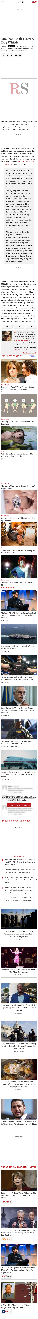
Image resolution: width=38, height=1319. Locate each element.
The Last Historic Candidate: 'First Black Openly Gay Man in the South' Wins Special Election (19, 1008)
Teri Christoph (5, 651)
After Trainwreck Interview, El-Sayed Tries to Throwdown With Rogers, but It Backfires (19, 1122)
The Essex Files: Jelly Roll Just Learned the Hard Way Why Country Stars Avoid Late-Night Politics (18, 615)
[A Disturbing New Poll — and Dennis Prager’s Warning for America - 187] (19, 1292)
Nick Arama (19, 1127)
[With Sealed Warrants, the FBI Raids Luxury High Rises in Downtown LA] (19, 729)
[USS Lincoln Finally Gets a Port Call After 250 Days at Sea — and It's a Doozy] (19, 634)
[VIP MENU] (34, 2)
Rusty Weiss (5, 682)
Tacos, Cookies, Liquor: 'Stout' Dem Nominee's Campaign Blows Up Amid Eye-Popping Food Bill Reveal (19, 1084)
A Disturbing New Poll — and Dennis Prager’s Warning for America (16, 1306)
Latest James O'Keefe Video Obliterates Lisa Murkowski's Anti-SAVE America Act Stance (19, 1195)
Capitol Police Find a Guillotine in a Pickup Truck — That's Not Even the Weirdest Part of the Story (19, 1046)
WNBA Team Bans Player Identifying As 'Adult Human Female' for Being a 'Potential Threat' (18, 678)
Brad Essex (4, 620)
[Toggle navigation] (2, 2)
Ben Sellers (19, 975)
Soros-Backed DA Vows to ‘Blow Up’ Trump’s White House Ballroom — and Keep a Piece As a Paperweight (18, 710)
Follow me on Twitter (20, 349)
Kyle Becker (19, 1013)
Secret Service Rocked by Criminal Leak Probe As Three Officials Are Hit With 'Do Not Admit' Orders (18, 774)
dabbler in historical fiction (22, 340)
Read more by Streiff (29, 353)
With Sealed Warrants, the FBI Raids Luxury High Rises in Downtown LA (17, 742)
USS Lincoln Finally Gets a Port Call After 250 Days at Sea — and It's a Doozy (17, 647)
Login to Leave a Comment (19, 805)
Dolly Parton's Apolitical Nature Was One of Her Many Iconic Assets (19, 970)
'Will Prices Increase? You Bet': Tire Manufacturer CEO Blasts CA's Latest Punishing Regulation (19, 934)
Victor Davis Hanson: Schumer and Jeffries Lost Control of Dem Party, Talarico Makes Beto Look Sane (18, 1232)
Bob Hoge (19, 939)
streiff (5, 46)
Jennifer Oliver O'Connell (9, 746)
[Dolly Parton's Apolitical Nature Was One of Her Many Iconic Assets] (19, 957)
